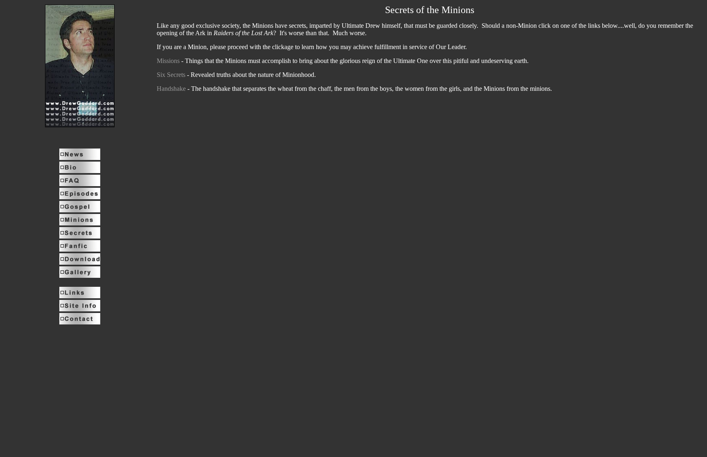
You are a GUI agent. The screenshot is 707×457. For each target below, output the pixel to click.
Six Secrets (171, 74)
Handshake (171, 88)
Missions (168, 60)
